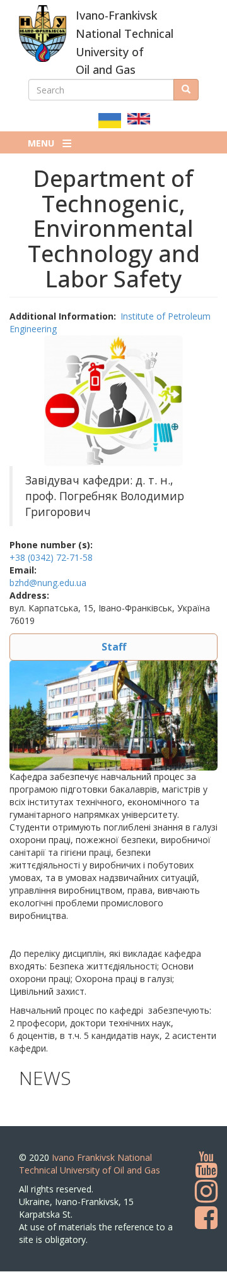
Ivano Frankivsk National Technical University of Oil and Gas (89, 1163)
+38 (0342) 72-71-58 (51, 557)
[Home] (42, 33)
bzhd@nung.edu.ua (47, 583)
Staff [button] (114, 647)
